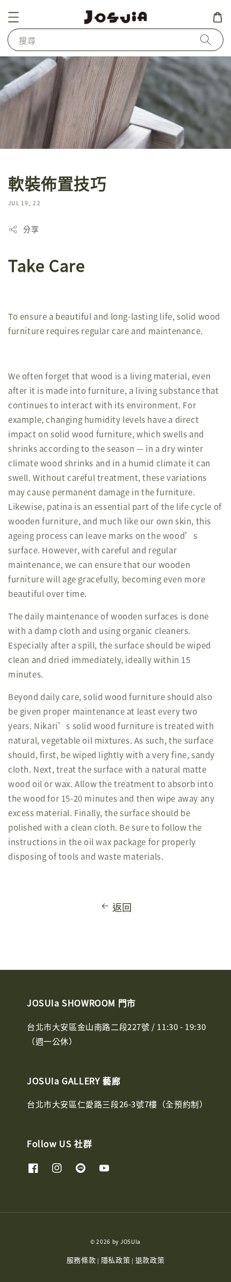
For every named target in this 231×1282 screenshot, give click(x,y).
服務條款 (81, 1260)
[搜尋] (206, 39)
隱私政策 (116, 1260)
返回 (122, 907)
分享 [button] (31, 229)
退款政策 (150, 1260)
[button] (13, 17)
